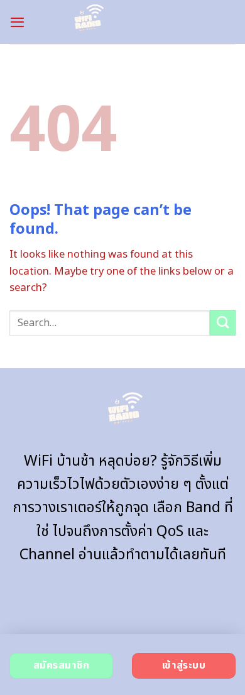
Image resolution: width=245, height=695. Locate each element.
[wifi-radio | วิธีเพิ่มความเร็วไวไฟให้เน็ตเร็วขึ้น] (87, 22)
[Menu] (17, 22)
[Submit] (223, 323)
